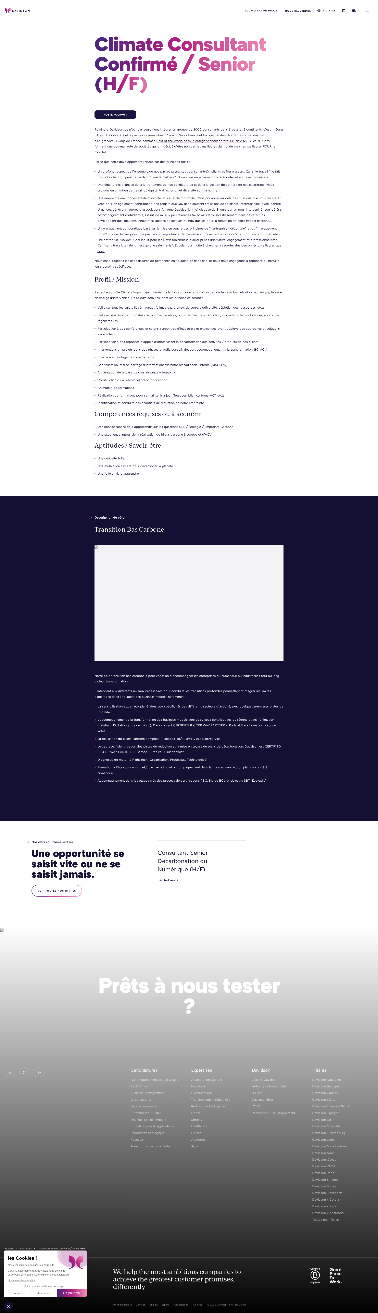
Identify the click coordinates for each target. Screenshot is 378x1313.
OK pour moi (72, 1293)
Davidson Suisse (324, 1186)
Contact (140, 1304)
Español (166, 1304)
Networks (198, 1086)
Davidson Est (321, 1120)
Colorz (196, 1133)
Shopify (196, 1120)
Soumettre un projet (262, 10)
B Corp (257, 1093)
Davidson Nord (323, 1153)
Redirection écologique (147, 1133)
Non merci (17, 1293)
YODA (256, 1106)
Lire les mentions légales (21, 1280)
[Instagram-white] (24, 1073)
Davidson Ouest (324, 1159)
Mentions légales (122, 1304)
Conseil (196, 1113)
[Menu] (367, 11)
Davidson (9, 1248)
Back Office (139, 1086)
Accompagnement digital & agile (155, 1080)
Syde (194, 1146)
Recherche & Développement (273, 1113)
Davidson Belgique (326, 1086)
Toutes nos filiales (325, 1220)
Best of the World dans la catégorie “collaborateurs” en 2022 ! (202, 141)
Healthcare (199, 1126)
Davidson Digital (324, 1099)
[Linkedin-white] (10, 1073)
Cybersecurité (141, 1099)
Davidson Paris (323, 1173)
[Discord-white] (39, 1073)
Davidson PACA (323, 1166)
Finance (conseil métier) (148, 1120)
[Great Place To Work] (336, 1276)
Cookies (197, 1304)
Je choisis (43, 1293)
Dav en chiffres (263, 1099)
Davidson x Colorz (325, 1199)
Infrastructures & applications (152, 1126)
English (154, 1304)
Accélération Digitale (206, 1080)
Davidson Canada (325, 1093)
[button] (8, 1306)
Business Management (147, 1093)
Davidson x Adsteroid (328, 1213)
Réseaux (137, 1139)
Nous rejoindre (298, 10)
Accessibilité (181, 1304)
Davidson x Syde (324, 1206)
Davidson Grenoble (326, 1126)
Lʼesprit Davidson (264, 1080)
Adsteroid (198, 1139)
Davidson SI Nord (325, 1179)
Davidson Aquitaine (326, 1080)
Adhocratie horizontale (269, 1086)
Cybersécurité (201, 1093)
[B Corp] (315, 1276)
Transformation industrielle (150, 1146)
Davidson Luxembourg (328, 1133)
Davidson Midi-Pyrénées (330, 1146)
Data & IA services (144, 1106)
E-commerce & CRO (146, 1113)
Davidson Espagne (325, 1113)
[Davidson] (17, 10)
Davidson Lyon (323, 1139)
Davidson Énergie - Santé (330, 1106)
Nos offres (26, 1248)
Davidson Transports (327, 1193)
